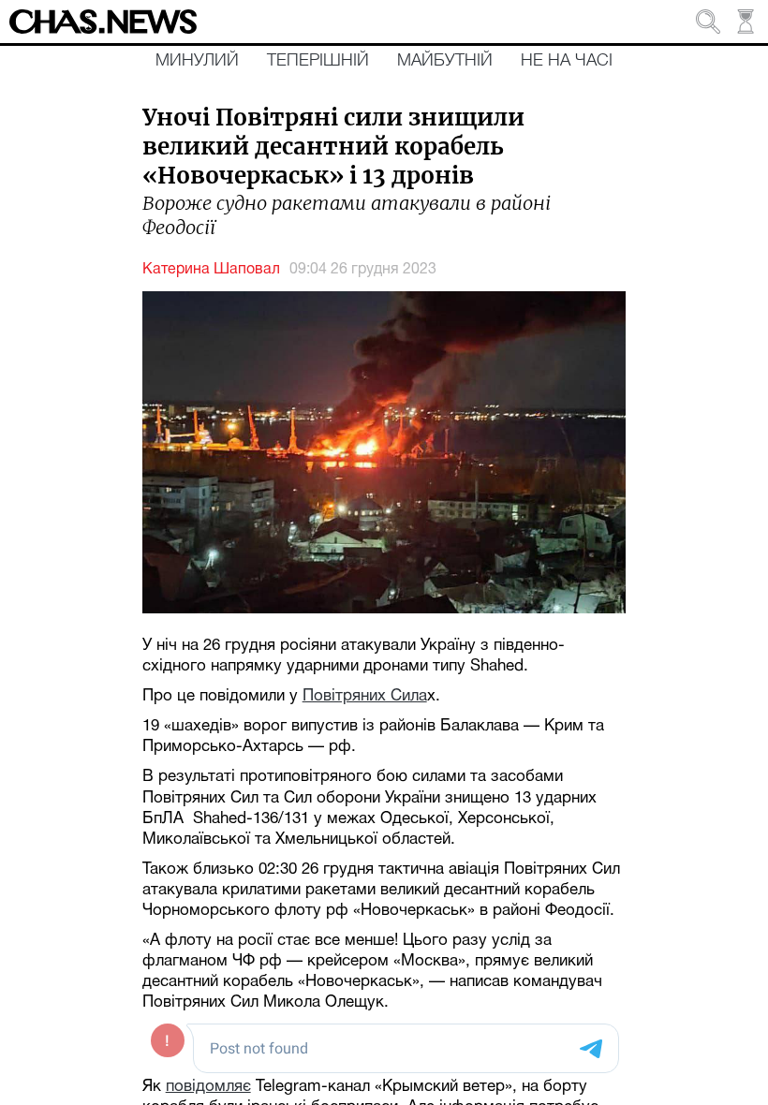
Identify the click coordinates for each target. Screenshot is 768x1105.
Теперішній (318, 60)
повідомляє (208, 1087)
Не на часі (567, 60)
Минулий (197, 60)
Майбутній (445, 60)
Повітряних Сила (365, 696)
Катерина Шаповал (211, 269)
